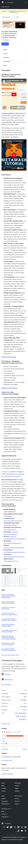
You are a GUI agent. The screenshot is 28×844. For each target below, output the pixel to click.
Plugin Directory (5, 6)
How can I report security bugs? (10, 655)
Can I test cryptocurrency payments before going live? (9, 619)
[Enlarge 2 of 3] (24, 570)
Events (17, 798)
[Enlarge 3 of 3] (24, 577)
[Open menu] (25, 2)
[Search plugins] (17, 17)
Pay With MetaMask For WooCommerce (13, 113)
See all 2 (24, 709)
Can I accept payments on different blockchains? (8, 649)
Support (5, 65)
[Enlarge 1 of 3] (11, 570)
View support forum (6, 760)
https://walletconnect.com (11, 561)
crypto (16, 713)
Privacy (3, 791)
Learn (3, 796)
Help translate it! (14, 12)
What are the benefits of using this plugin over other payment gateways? (8, 637)
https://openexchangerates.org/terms (14, 556)
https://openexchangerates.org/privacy (14, 552)
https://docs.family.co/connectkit (13, 520)
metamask (18, 716)
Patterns (17, 791)
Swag (17, 804)
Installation (6, 57)
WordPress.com (6, 808)
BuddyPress (5, 816)
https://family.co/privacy (10, 525)
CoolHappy (6, 40)
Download (5, 44)
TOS (10, 500)
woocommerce (22, 719)
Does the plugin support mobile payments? (8, 625)
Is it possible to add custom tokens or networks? (9, 630)
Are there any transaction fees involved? (8, 608)
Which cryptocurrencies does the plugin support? (8, 602)
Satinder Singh (9, 679)
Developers (4, 801)
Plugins (17, 788)
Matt (3, 811)
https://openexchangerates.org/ (12, 543)
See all (25, 749)
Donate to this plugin (7, 773)
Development (6, 61)
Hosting (3, 788)
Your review (4, 749)
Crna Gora (8, 823)
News (3, 785)
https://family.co (8, 516)
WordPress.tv (5, 804)
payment (24, 716)
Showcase (18, 783)
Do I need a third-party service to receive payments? (9, 613)
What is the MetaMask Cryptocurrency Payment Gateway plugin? (8, 596)
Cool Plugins (8, 684)
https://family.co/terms (10, 529)
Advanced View (5, 723)
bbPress (4, 814)
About (3, 783)
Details (5, 49)
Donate (17, 801)
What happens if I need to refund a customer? (7, 643)
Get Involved (18, 796)
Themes (17, 785)
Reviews (5, 53)
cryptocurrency (22, 713)
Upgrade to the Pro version (9, 388)
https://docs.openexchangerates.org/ (14, 547)
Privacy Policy (19, 500)
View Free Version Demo (8, 357)
